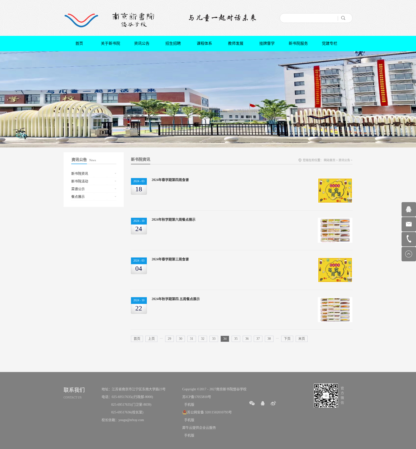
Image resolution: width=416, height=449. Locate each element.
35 (236, 338)
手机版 (188, 404)
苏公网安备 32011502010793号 (209, 412)
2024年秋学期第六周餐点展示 (173, 219)
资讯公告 (344, 160)
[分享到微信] (252, 403)
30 (180, 338)
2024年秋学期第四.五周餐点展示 (176, 299)
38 (269, 338)
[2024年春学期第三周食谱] (335, 260)
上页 (151, 338)
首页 (79, 43)
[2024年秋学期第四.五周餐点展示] (335, 300)
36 (247, 338)
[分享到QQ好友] (263, 403)
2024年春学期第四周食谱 (170, 180)
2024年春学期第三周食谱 (170, 259)
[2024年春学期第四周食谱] (335, 181)
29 (169, 338)
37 (258, 338)
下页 (287, 338)
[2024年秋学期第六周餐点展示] (335, 220)
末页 (301, 338)
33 (213, 338)
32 (202, 338)
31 (191, 338)
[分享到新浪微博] (273, 403)
